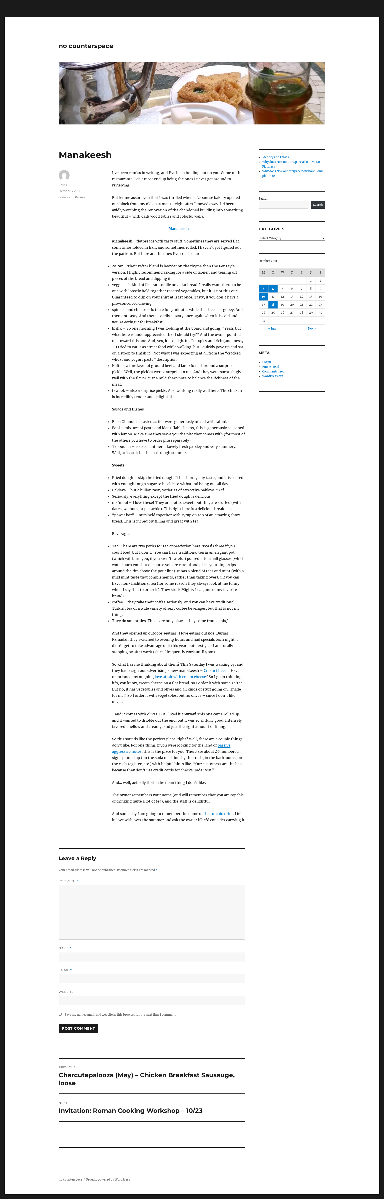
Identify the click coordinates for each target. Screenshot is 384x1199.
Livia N (64, 184)
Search (263, 198)
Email (65, 970)
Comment (69, 881)
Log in (266, 362)
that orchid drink (219, 813)
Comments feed (273, 371)
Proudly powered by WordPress (108, 1179)
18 (273, 304)
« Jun (272, 328)
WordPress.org (272, 376)
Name (65, 948)
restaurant (66, 197)
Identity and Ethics (275, 157)
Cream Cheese (216, 670)
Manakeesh (178, 228)
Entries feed (270, 367)
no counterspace (86, 46)
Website (66, 991)
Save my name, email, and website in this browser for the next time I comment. (120, 1015)
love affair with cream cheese (180, 677)
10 (263, 296)
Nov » (312, 328)
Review (80, 197)
